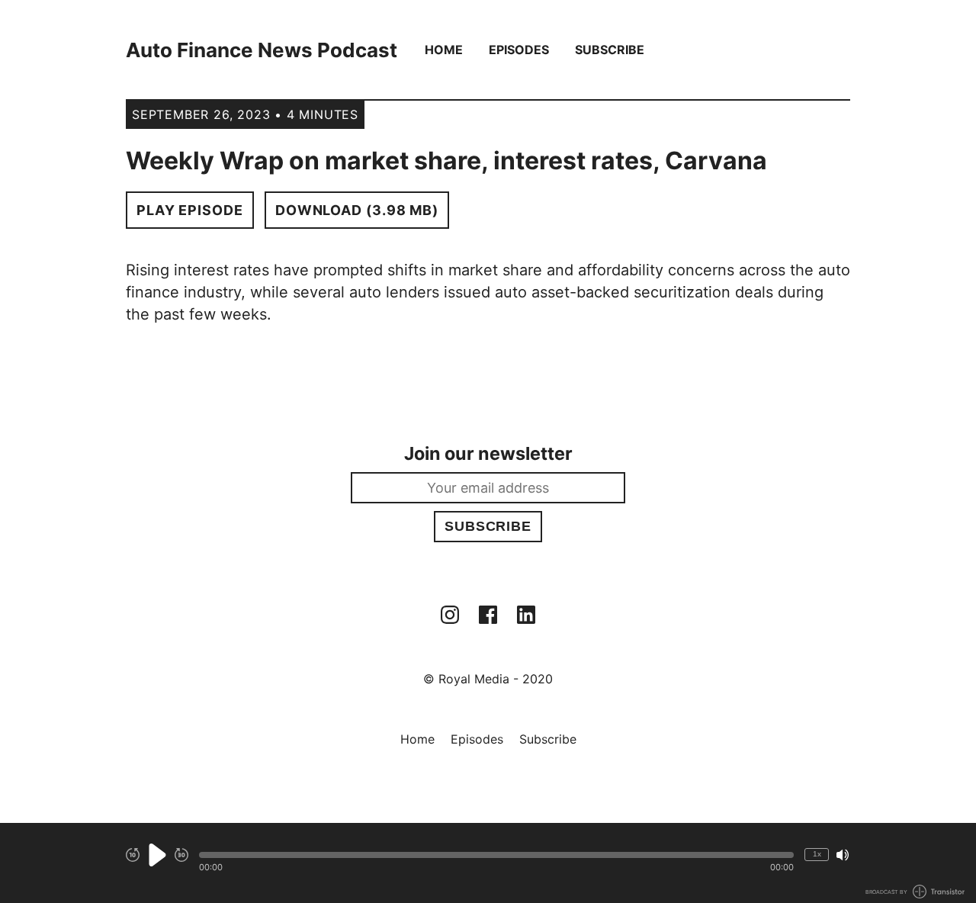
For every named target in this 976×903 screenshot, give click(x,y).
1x (817, 854)
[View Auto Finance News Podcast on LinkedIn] (526, 615)
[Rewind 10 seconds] (133, 855)
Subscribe (609, 49)
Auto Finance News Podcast (261, 50)
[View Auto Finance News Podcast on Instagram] (450, 615)
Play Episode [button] (189, 210)
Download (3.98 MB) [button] (356, 210)
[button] (496, 855)
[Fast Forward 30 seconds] (181, 855)
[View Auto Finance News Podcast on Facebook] (488, 615)
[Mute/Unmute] (842, 855)
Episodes (519, 49)
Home (444, 49)
